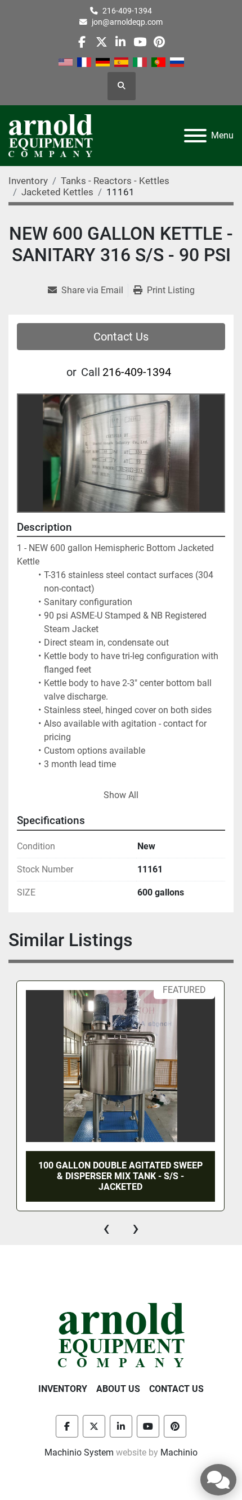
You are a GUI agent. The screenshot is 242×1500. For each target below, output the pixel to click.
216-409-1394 (127, 10)
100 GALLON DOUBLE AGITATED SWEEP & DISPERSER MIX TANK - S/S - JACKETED (120, 1176)
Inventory (62, 1388)
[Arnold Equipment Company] (121, 1334)
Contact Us (121, 336)
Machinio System (79, 1452)
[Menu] (195, 135)
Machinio (179, 1452)
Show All (121, 795)
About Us (118, 1388)
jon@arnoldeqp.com (127, 21)
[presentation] (106, 1228)
